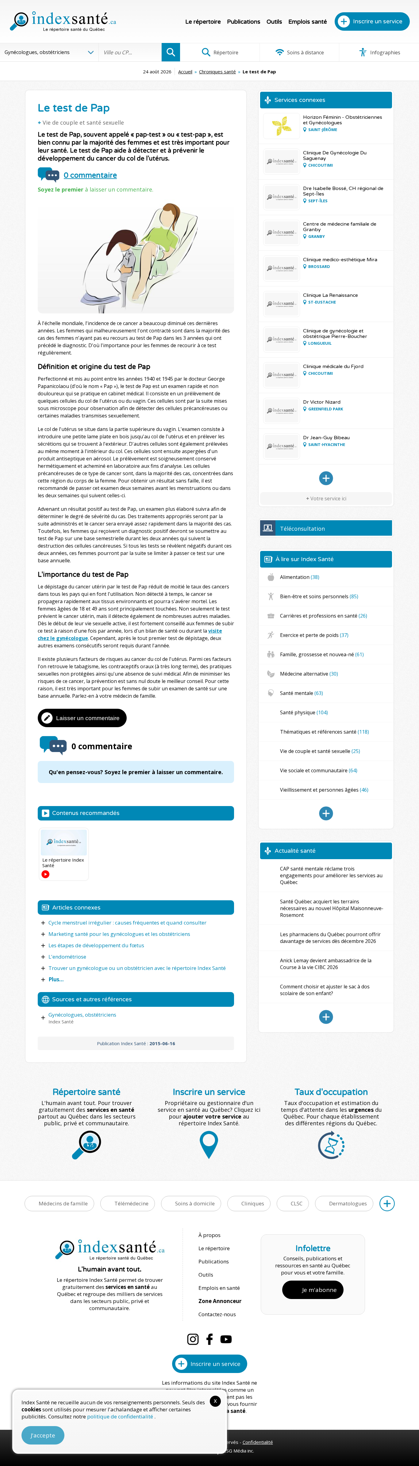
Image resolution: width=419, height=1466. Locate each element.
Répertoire (225, 52)
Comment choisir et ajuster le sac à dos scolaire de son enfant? (325, 990)
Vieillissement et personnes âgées (324, 789)
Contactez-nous (217, 1314)
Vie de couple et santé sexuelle (83, 122)
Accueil (185, 71)
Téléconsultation (302, 528)
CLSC (296, 1203)
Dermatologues (348, 1203)
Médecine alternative (309, 673)
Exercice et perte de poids (314, 635)
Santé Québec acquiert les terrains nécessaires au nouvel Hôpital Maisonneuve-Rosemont (331, 908)
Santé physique (304, 712)
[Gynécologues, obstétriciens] (326, 478)
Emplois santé (307, 21)
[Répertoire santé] (387, 1203)
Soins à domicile (195, 1203)
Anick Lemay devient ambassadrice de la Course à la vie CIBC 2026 (325, 964)
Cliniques (252, 1203)
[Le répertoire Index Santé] (64, 842)
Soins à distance (305, 52)
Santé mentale (301, 693)
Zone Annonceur (219, 1301)
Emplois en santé (219, 1287)
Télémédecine (131, 1203)
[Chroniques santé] (326, 813)
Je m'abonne (319, 1290)
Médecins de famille (63, 1203)
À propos (209, 1235)
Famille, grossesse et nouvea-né (322, 654)
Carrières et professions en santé (323, 615)
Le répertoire (203, 21)
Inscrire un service (377, 21)
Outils (274, 21)
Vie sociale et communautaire (318, 770)
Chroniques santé (217, 71)
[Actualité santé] (326, 1017)
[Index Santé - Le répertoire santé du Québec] (63, 21)
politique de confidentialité (120, 1416)
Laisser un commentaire (88, 718)
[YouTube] (226, 1339)
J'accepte (43, 1435)
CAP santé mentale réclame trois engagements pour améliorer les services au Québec (331, 875)
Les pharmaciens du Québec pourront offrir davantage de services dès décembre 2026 (330, 937)
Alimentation (299, 577)
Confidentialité (258, 1442)
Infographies (384, 52)
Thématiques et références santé (324, 731)
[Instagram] (193, 1339)
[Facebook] (209, 1339)
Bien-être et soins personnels (319, 596)
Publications (243, 21)
